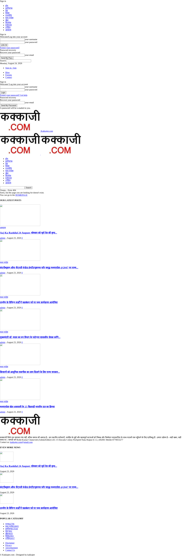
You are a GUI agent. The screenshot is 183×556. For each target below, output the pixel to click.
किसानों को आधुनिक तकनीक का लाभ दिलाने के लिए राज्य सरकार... (30, 372)
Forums (8, 75)
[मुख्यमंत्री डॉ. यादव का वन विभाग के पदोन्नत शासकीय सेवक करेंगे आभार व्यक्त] (20, 329)
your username (31, 39)
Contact (8, 77)
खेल (6, 20)
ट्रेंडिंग (7, 27)
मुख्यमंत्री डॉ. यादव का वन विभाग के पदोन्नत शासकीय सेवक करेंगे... (30, 337)
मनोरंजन (8, 25)
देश (6, 10)
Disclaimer (9, 543)
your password (31, 42)
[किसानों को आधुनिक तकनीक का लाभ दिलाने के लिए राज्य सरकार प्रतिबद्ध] (20, 364)
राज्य (9, 524)
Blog (7, 72)
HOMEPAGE (21, 195)
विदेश (7, 13)
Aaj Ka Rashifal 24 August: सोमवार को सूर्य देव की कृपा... (28, 232)
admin (2, 238)
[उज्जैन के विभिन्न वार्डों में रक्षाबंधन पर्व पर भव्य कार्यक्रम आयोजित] (20, 295)
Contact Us (10, 550)
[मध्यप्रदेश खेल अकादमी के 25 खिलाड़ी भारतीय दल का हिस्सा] (20, 399)
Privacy (8, 545)
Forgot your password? (10, 48)
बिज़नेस (8, 22)
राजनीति (8, 15)
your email (29, 55)
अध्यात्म (8, 30)
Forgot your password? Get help (13, 95)
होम (6, 6)
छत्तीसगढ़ (8, 8)
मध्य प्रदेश (9, 18)
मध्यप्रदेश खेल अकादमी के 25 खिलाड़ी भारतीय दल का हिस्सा (27, 406)
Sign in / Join (10, 68)
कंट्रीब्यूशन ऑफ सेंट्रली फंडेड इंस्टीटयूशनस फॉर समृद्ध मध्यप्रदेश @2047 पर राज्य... (39, 267)
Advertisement (11, 548)
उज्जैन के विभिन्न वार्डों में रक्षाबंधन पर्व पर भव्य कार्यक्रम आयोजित (29, 302)
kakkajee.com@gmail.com (21, 442)
